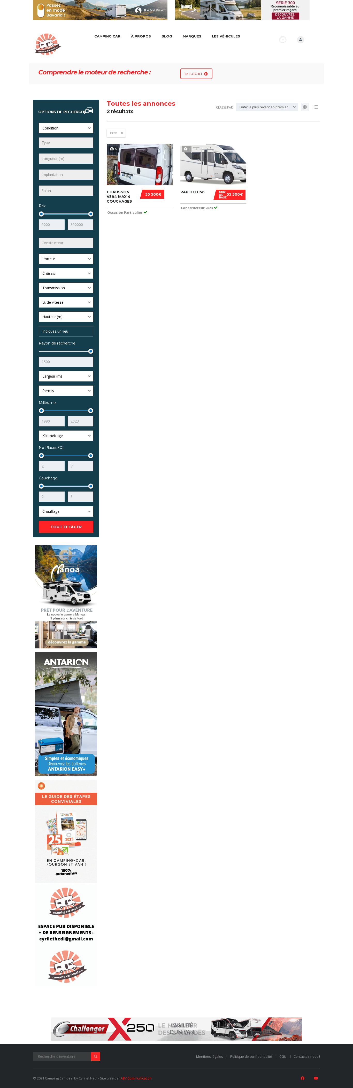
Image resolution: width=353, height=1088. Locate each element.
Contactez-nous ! (307, 1056)
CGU (282, 1056)
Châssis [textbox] (48, 273)
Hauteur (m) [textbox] (52, 316)
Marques (192, 36)
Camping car (107, 36)
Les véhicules (226, 36)
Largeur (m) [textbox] (52, 376)
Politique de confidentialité (251, 1056)
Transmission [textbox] (53, 287)
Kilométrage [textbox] (52, 435)
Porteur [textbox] (48, 258)
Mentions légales (209, 1056)
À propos (141, 36)
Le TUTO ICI (193, 74)
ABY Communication (136, 1078)
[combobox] (66, 128)
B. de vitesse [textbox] (53, 302)
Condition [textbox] (50, 128)
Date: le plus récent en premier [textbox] (264, 107)
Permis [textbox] (48, 390)
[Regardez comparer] (282, 39)
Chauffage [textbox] (50, 511)
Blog (167, 36)
